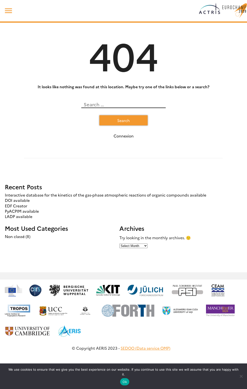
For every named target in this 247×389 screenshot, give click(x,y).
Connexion (124, 135)
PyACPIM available (22, 211)
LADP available (18, 216)
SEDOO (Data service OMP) (145, 348)
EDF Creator (16, 205)
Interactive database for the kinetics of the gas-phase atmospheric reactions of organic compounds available (105, 195)
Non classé (15, 236)
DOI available (17, 200)
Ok (125, 382)
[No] (241, 376)
